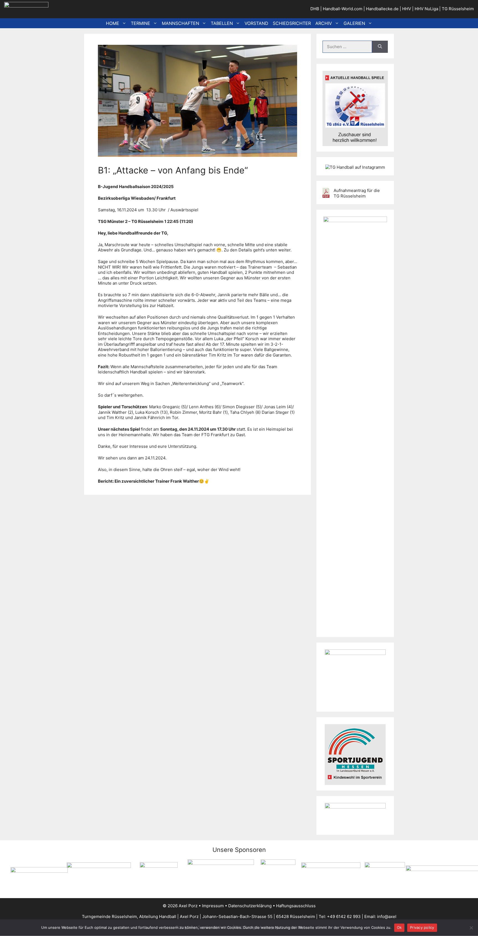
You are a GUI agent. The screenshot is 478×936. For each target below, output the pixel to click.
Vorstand (256, 23)
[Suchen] (380, 47)
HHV (406, 8)
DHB (314, 8)
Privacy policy (422, 927)
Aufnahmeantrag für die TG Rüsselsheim (357, 193)
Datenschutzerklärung (250, 905)
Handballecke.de (382, 8)
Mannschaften (180, 23)
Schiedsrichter (292, 23)
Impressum (213, 905)
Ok (399, 927)
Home (112, 23)
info (381, 916)
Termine (140, 23)
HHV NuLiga (426, 8)
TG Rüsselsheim (458, 8)
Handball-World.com (342, 8)
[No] (471, 927)
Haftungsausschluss (296, 905)
